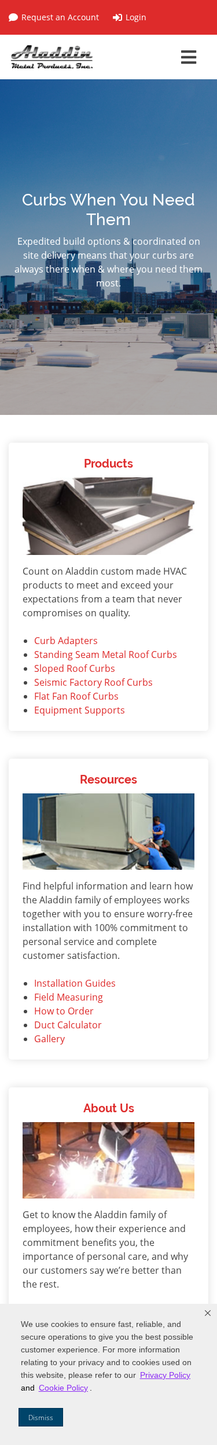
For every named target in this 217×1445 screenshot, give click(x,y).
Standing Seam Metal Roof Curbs (105, 654)
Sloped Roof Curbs (74, 668)
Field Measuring (68, 997)
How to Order (64, 1011)
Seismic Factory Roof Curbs (93, 682)
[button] (208, 1313)
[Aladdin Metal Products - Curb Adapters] (52, 57)
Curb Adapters (66, 640)
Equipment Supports (79, 710)
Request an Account (60, 17)
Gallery (49, 1038)
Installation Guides (75, 983)
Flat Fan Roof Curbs (76, 696)
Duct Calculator (68, 1025)
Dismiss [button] (40, 1417)
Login (136, 17)
